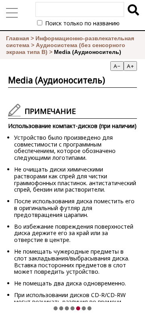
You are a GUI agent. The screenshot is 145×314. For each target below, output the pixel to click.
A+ (130, 66)
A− (117, 66)
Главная (17, 38)
